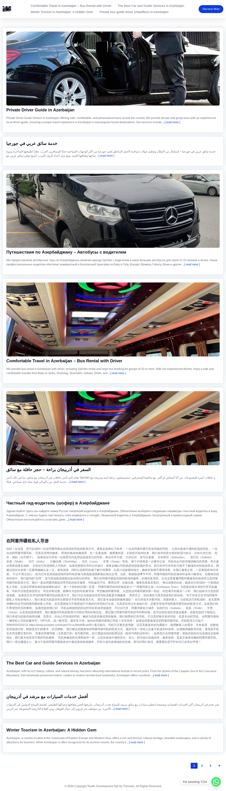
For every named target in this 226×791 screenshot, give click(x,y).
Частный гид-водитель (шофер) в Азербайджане (58, 503)
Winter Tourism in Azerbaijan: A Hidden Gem (62, 12)
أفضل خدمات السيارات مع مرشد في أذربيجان (47, 696)
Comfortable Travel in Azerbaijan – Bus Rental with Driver (71, 6)
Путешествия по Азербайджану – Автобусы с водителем (66, 252)
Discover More (211, 8)
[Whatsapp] (216, 782)
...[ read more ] (171, 122)
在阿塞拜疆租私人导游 (27, 540)
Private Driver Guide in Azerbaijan (40, 109)
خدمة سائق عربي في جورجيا (31, 143)
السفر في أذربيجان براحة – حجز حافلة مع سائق (48, 469)
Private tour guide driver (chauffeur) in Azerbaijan (133, 12)
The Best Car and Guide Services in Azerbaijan (151, 6)
